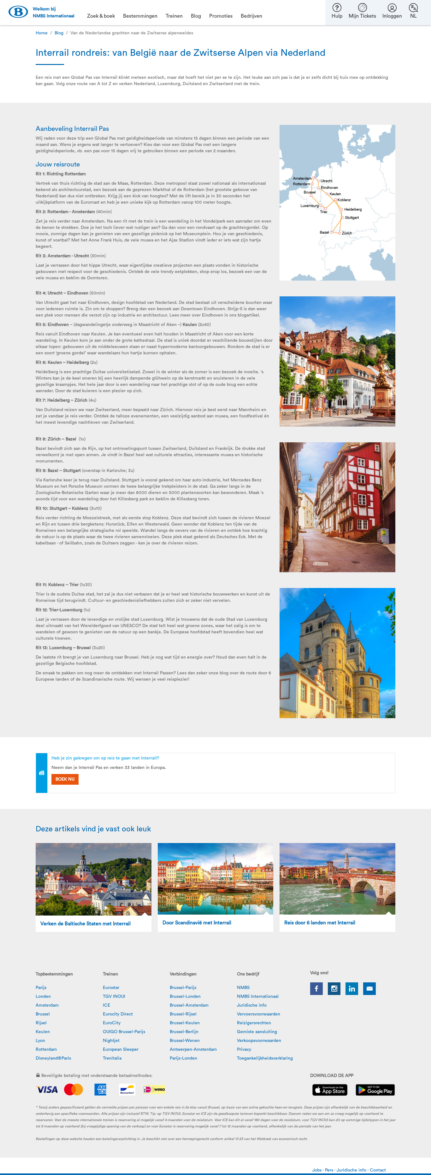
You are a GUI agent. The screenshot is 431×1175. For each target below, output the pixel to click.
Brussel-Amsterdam (189, 1005)
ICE (106, 1005)
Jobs (317, 1170)
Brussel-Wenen (185, 1040)
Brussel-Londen (185, 996)
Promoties (221, 16)
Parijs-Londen (183, 1058)
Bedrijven (251, 16)
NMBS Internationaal (258, 996)
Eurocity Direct (118, 1014)
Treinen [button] (174, 16)
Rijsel (41, 1023)
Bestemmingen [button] (140, 16)
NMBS (243, 988)
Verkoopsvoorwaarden (259, 1040)
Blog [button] (196, 16)
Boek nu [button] (65, 779)
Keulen (43, 1032)
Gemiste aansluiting (257, 1032)
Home (42, 33)
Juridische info (252, 1005)
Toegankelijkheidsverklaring (265, 1058)
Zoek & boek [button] (101, 16)
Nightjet (111, 1040)
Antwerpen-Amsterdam (193, 1049)
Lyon (40, 1040)
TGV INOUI (114, 996)
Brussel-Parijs (183, 988)
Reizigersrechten (254, 1023)
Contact (378, 1170)
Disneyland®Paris (53, 1058)
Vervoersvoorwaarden (258, 1014)
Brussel (43, 1014)
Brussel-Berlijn (184, 1032)
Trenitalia (112, 1058)
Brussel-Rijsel (183, 1014)
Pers (329, 1170)
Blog (59, 33)
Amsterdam (47, 1005)
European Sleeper (121, 1049)
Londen (43, 996)
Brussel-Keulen (185, 1023)
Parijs (41, 988)
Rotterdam (46, 1049)
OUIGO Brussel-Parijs (124, 1032)
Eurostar (111, 988)
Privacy (244, 1049)
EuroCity (112, 1023)
